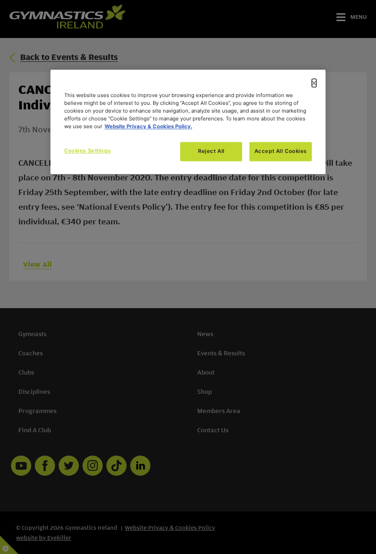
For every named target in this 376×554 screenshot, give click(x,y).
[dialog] (188, 122)
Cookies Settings (87, 150)
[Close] (314, 83)
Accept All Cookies (280, 151)
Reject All (211, 151)
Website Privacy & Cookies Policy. (148, 126)
